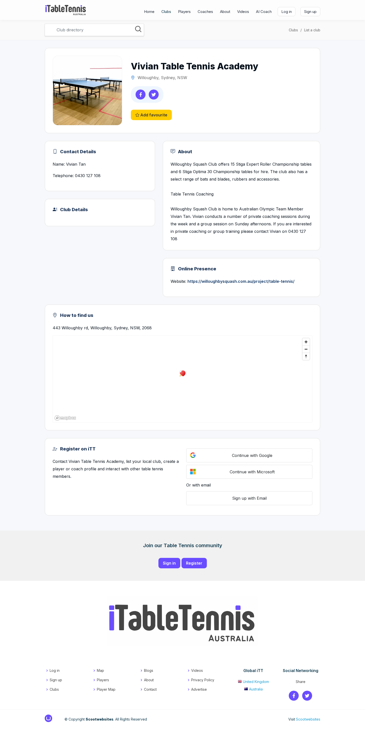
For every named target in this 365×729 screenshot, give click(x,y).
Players (184, 11)
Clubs (166, 11)
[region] (182, 379)
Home (149, 11)
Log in (286, 11)
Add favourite (153, 114)
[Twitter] (307, 696)
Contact (150, 689)
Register (194, 563)
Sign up (310, 11)
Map (100, 670)
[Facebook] (294, 696)
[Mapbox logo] (65, 418)
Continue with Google (252, 455)
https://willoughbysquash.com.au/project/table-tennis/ (240, 281)
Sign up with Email (249, 498)
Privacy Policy (202, 680)
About (225, 11)
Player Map (106, 689)
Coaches (205, 11)
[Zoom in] (306, 341)
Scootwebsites (308, 719)
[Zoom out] (306, 349)
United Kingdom (256, 682)
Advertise (199, 689)
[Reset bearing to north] (306, 356)
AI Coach (264, 11)
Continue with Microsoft (252, 471)
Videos (243, 11)
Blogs (148, 670)
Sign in (169, 563)
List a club (312, 30)
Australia (256, 689)
